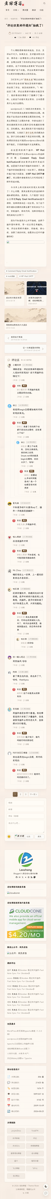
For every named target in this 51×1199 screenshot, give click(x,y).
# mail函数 (10, 276)
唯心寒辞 (17, 537)
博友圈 (25, 10)
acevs (9, 978)
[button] (20, 836)
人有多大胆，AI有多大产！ (18, 1053)
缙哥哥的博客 (16, 1153)
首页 (7, 10)
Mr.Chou (17, 570)
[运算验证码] (24, 836)
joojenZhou (16, 1131)
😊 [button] (8, 836)
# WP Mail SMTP (26, 276)
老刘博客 (34, 1153)
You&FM (35, 1131)
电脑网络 (14, 19)
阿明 (15, 672)
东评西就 (16, 1138)
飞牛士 (35, 1168)
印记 (35, 1138)
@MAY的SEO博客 (25, 774)
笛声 (9, 970)
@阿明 (20, 693)
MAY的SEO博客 (20, 753)
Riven (37, 1186)
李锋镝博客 (34, 1146)
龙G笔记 (16, 1176)
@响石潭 (21, 617)
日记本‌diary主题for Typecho (19, 1058)
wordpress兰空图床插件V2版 (19, 1039)
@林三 (20, 426)
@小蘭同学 (22, 390)
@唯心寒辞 (22, 555)
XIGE (9, 986)
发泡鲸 (16, 709)
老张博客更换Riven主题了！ (19, 1049)
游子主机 (30, 133)
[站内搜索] (44, 3)
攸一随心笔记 (19, 657)
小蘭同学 (17, 365)
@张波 (24, 446)
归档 (41, 10)
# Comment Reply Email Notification (21, 271)
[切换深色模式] (46, 1186)
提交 (39, 836)
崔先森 (16, 503)
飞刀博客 (16, 1168)
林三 (15, 405)
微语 (34, 10)
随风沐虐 (34, 1161)
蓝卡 (16, 1161)
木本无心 (16, 1146)
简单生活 (28, 79)
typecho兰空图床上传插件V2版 (20, 1044)
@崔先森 (21, 524)
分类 (15, 10)
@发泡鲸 (21, 737)
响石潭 (16, 589)
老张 (19, 386)
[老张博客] (15, 3)
